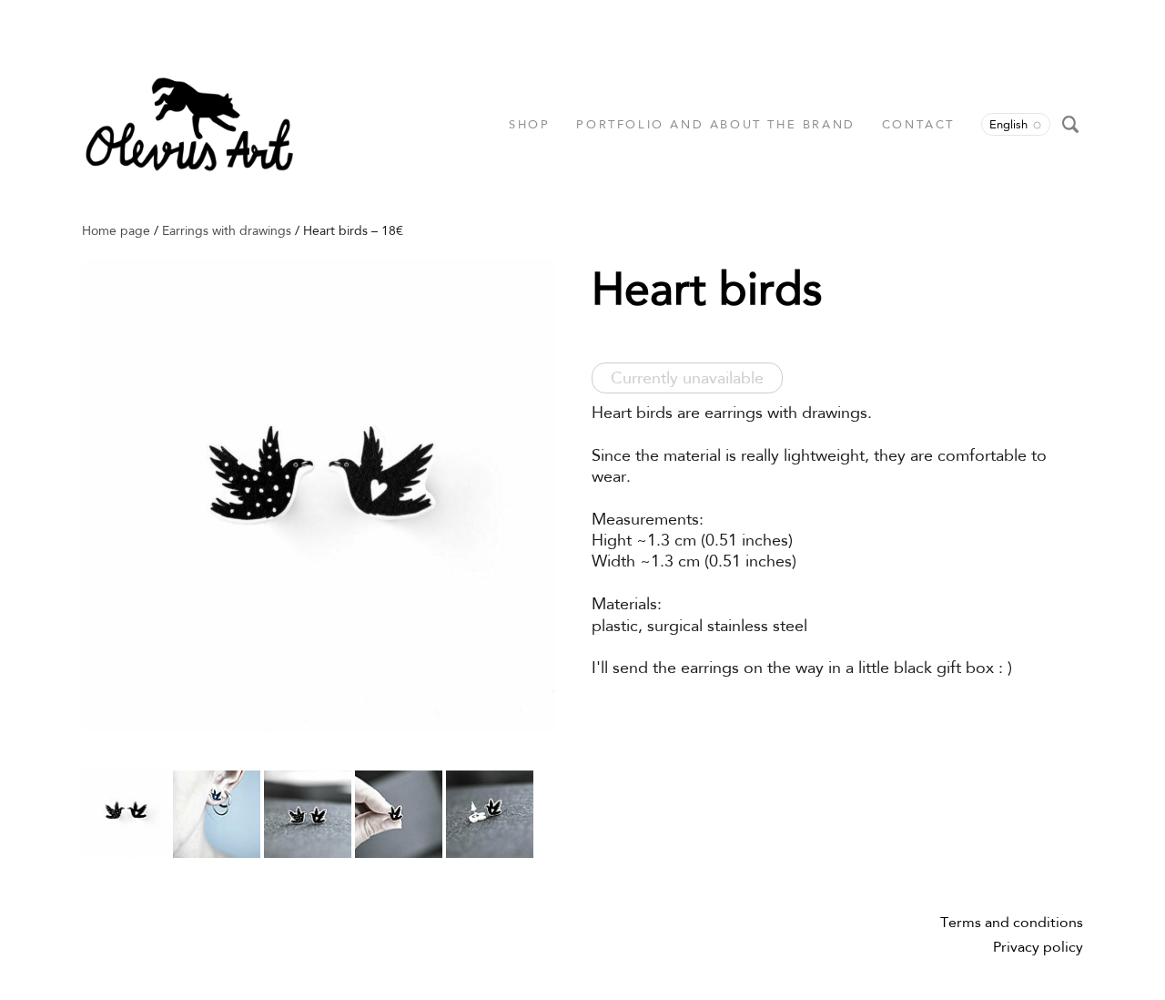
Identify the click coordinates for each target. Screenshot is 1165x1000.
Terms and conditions (1011, 922)
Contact (918, 124)
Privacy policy (1038, 946)
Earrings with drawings (226, 230)
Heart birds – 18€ (353, 230)
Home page (116, 230)
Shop (529, 124)
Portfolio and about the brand (715, 124)
